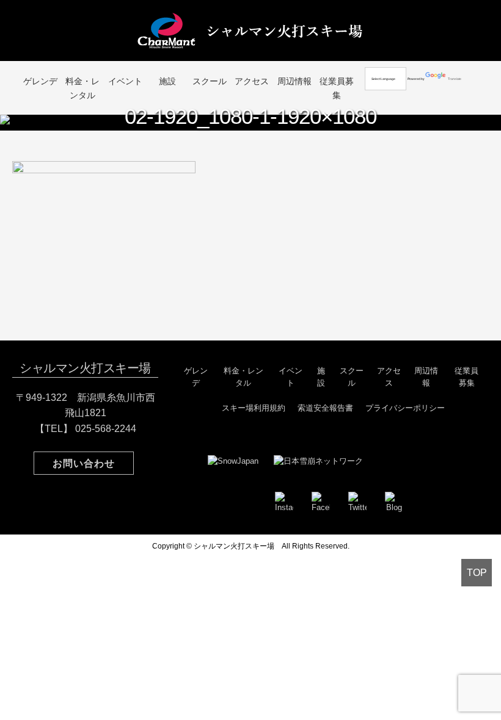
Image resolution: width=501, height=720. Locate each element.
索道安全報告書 (325, 407)
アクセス (252, 81)
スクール (209, 81)
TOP (477, 572)
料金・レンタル (82, 88)
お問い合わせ (84, 463)
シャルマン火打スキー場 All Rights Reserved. (271, 546)
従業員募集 (337, 88)
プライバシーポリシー (405, 407)
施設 (167, 81)
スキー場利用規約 (253, 407)
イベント (125, 81)
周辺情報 (294, 81)
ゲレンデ (40, 81)
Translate (454, 79)
